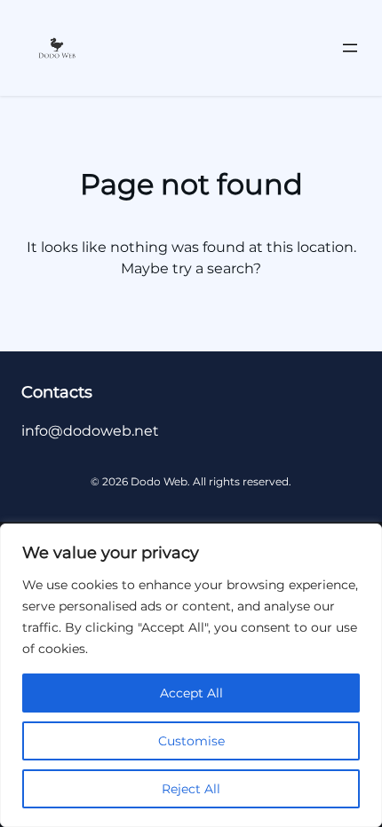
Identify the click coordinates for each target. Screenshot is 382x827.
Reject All (191, 789)
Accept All (191, 693)
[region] (191, 675)
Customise (191, 741)
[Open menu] (350, 48)
